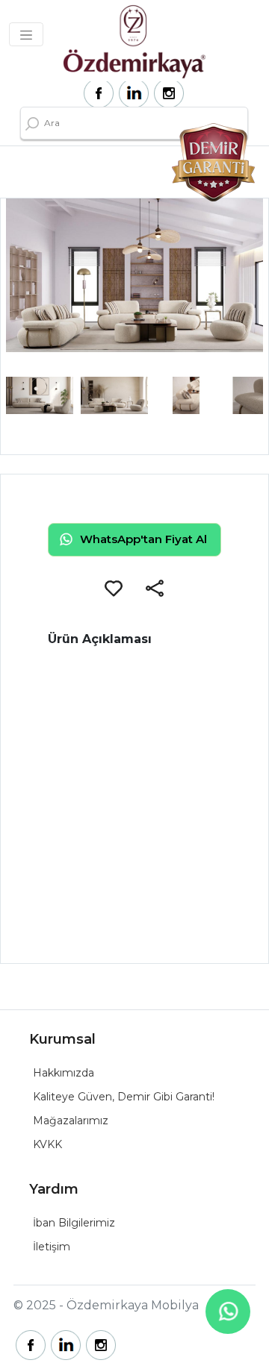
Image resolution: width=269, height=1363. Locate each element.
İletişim (51, 1246)
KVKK (47, 1144)
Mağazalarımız (70, 1120)
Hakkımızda (63, 1073)
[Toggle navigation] (26, 34)
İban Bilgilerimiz (74, 1222)
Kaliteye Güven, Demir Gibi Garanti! (123, 1096)
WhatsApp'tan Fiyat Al (143, 539)
